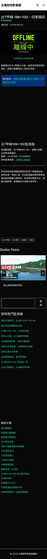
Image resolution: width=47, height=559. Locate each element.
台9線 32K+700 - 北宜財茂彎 (15, 331)
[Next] (43, 273)
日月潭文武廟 (7, 441)
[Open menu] (43, 5)
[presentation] (23, 267)
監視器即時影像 (6, 21)
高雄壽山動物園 (8, 432)
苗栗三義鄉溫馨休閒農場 (12, 446)
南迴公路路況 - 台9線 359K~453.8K (18, 320)
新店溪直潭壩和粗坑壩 (11, 325)
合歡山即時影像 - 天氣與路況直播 (17, 346)
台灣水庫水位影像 (9, 351)
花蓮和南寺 (6, 478)
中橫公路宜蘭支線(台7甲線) (26, 79)
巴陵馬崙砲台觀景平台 (11, 487)
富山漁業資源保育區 (12, 285)
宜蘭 (24, 240)
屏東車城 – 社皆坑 (9, 469)
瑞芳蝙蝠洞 (6, 428)
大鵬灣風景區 (7, 464)
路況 (31, 240)
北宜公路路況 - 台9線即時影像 (15, 367)
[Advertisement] (23, 114)
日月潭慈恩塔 (7, 451)
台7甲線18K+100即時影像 (23, 58)
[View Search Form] (37, 5)
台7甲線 (5, 240)
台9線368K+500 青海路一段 (14, 362)
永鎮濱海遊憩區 (8, 437)
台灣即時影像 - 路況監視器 (13, 357)
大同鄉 (15, 240)
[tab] (18, 293)
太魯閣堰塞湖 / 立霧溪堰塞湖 (14, 492)
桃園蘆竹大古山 (8, 482)
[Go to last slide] (4, 273)
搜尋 (41, 303)
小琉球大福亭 (7, 460)
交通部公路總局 (23, 159)
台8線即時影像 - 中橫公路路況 (15, 341)
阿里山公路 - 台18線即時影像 (14, 336)
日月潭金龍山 (7, 455)
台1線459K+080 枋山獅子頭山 (15, 473)
